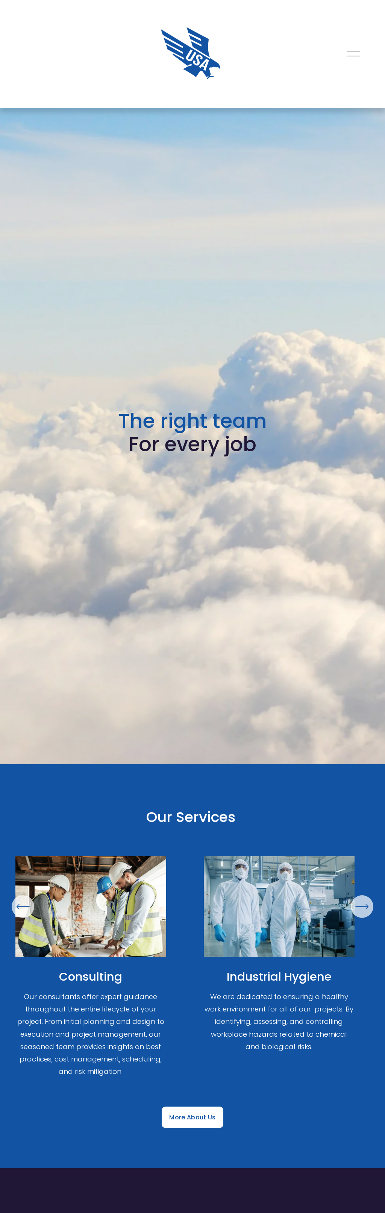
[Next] (362, 906)
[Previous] (23, 906)
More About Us (192, 1117)
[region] (192, 968)
